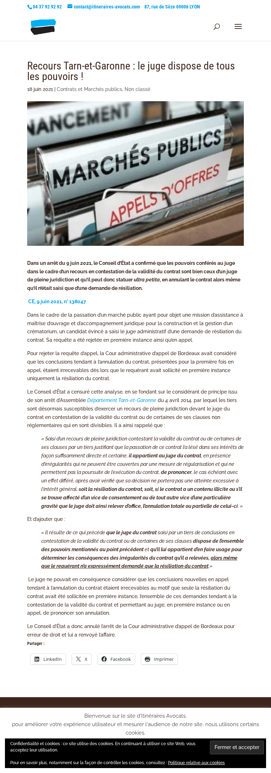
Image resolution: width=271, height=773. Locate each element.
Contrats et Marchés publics (89, 89)
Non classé (137, 89)
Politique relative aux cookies (196, 762)
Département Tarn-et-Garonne (121, 400)
